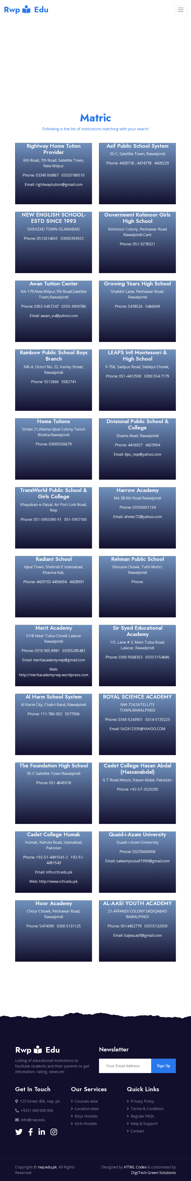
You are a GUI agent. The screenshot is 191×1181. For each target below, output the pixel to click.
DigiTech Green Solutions (153, 1172)
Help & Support (144, 1123)
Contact (137, 1131)
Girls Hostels (86, 1123)
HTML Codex (135, 1167)
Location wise (87, 1108)
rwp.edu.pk (47, 1167)
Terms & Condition (147, 1108)
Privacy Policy (142, 1101)
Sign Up (163, 1065)
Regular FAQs (142, 1116)
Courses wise (86, 1101)
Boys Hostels (86, 1116)
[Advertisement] (95, 54)
